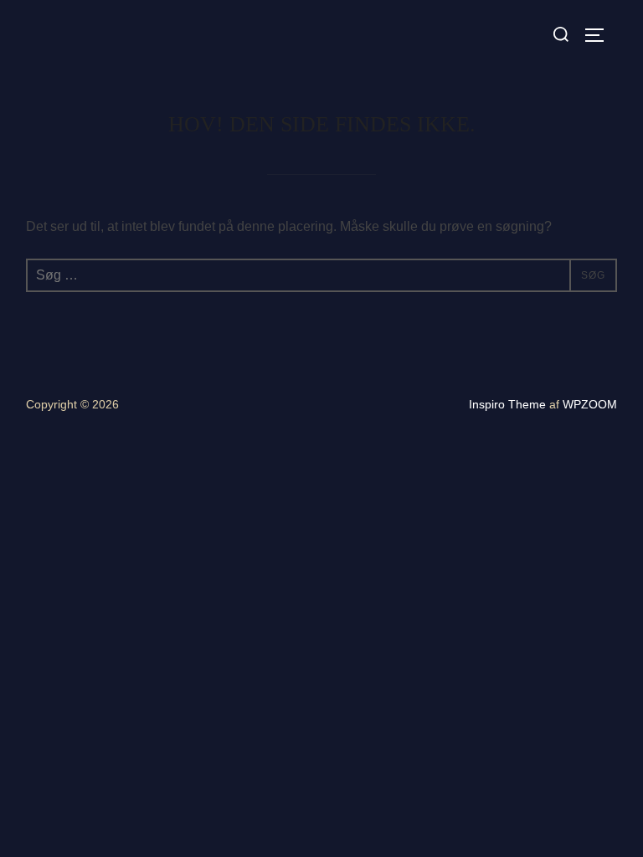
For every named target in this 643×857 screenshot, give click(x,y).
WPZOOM (590, 404)
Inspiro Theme (507, 404)
